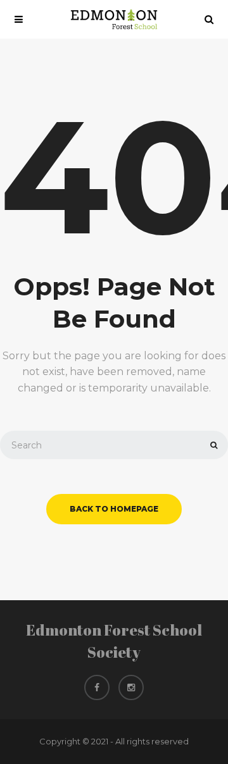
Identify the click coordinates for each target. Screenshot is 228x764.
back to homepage (114, 509)
